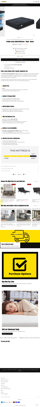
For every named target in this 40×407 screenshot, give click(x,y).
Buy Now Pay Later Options (9, 166)
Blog (2, 390)
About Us (2, 385)
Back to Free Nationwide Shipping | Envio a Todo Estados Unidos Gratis (21, 370)
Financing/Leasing (4, 386)
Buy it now (20, 59)
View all (36, 181)
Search (2, 392)
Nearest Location (7, 333)
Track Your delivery (4, 381)
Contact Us (3, 378)
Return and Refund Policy (5, 388)
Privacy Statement (4, 393)
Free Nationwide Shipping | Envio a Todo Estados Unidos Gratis (21, 39)
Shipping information (7, 168)
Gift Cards (3, 383)
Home (8, 39)
